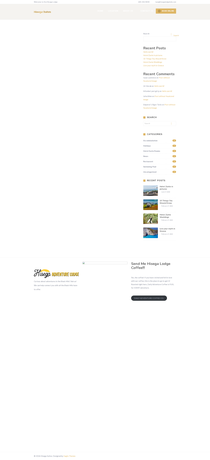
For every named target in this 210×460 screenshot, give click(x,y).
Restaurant (159, 161)
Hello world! (148, 52)
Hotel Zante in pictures (152, 55)
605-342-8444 (143, 2)
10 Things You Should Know (154, 59)
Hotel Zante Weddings (152, 62)
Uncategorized (159, 172)
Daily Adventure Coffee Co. (149, 298)
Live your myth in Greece (153, 65)
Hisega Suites (42, 11)
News (159, 156)
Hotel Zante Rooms (159, 151)
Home (100, 11)
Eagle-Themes (69, 456)
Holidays (159, 146)
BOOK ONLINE (168, 11)
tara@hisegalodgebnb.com (165, 2)
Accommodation (159, 140)
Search (146, 34)
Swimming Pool (159, 167)
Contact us (146, 11)
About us (128, 11)
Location (113, 11)
